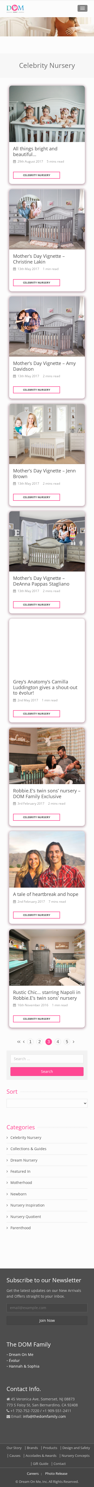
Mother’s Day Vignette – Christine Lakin (39, 259)
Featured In (20, 1171)
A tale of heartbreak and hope (45, 894)
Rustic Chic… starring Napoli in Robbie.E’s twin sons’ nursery (46, 995)
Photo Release (56, 1473)
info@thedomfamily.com (44, 1416)
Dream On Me (21, 1354)
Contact (60, 1463)
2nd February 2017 (31, 901)
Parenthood (20, 1227)
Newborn (18, 1193)
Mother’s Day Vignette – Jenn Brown (44, 473)
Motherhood (21, 1182)
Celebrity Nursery (36, 175)
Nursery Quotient (25, 1216)
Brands (32, 1447)
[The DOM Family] (15, 8)
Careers (33, 1473)
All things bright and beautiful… (35, 151)
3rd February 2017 (30, 803)
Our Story (14, 1447)
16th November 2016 (32, 1005)
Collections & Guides (28, 1148)
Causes (14, 1455)
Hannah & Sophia (24, 1366)
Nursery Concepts (76, 1455)
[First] (18, 1041)
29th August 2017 (30, 161)
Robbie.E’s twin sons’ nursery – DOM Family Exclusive (46, 793)
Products (50, 1447)
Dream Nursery (23, 1160)
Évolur (14, 1360)
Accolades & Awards (41, 1455)
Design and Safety (76, 1447)
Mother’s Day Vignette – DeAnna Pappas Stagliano (41, 581)
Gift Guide (40, 1463)
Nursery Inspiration (27, 1205)
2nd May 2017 (27, 700)
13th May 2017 (28, 269)
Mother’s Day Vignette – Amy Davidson (44, 366)
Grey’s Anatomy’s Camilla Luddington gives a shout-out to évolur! (45, 687)
